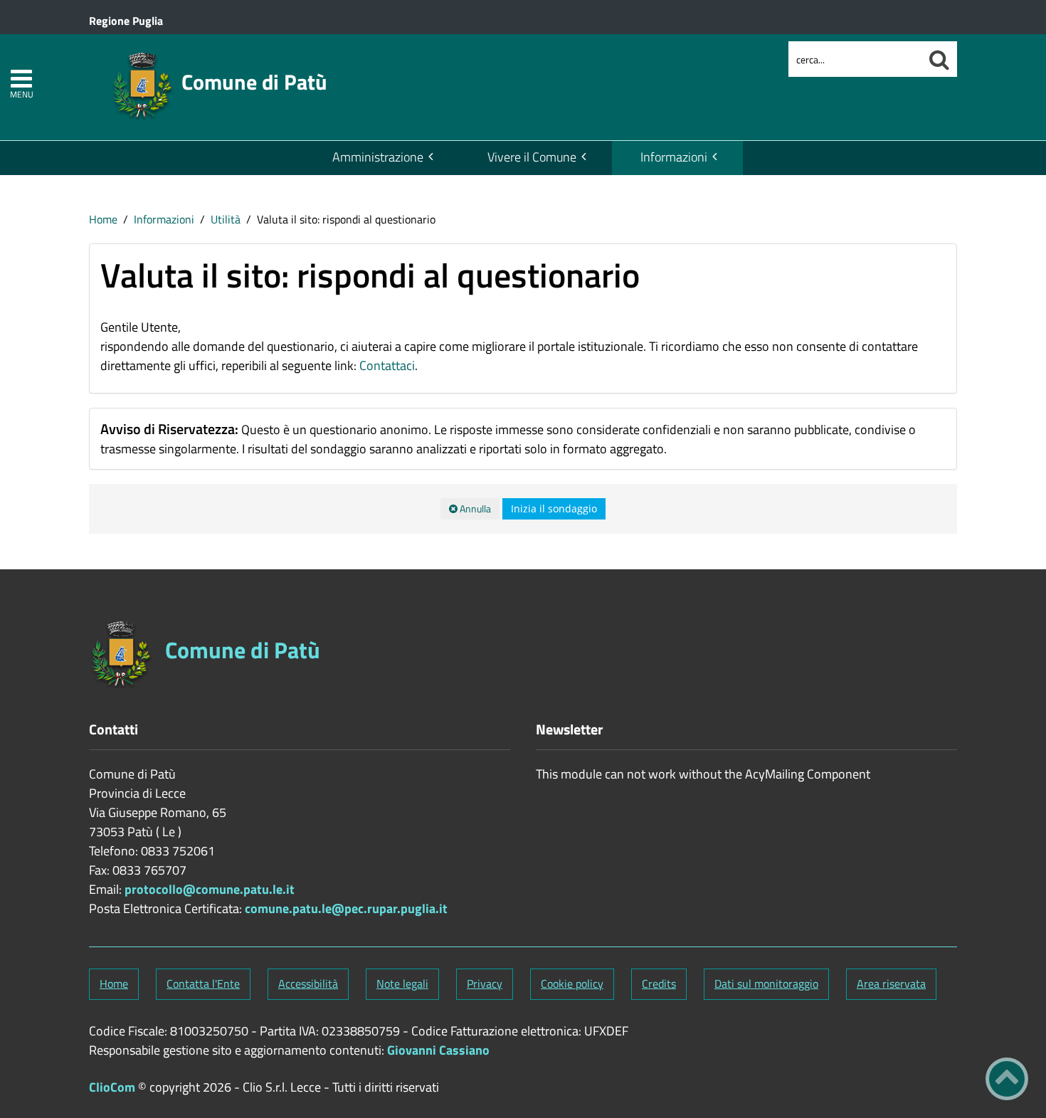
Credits (659, 983)
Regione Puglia (126, 20)
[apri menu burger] (21, 79)
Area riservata (891, 983)
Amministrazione (377, 157)
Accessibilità (308, 983)
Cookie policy (572, 983)
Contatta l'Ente (203, 983)
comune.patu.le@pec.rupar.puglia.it (346, 908)
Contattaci (387, 365)
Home (103, 219)
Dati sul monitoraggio (766, 983)
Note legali (402, 983)
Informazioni (673, 157)
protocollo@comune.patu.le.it (210, 889)
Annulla (474, 508)
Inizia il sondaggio (554, 508)
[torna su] (1007, 1079)
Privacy (484, 983)
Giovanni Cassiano (438, 1050)
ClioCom (112, 1087)
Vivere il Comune (531, 157)
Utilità (226, 219)
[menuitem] (381, 158)
